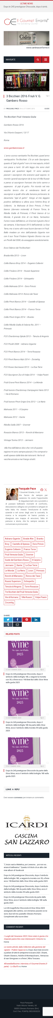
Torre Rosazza (31, 586)
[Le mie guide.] (26, 90)
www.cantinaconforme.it (37, 47)
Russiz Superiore (13, 581)
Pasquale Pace (12, 109)
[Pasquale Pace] (12, 500)
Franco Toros (30, 549)
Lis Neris (21, 570)
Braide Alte (28, 538)
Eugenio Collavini (13, 549)
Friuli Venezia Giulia (14, 554)
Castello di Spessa (21, 544)
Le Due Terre (31, 565)
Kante (19, 565)
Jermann (9, 565)
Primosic (40, 570)
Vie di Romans (11, 597)
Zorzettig (9, 602)
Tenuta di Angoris (13, 586)
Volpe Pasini (41, 597)
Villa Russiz (26, 597)
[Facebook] (42, 489)
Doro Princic (38, 544)
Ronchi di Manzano (14, 576)
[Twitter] (45, 489)
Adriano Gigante (12, 538)
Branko (40, 538)
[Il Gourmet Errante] (26, 21)
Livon (30, 570)
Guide (46, 109)
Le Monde (9, 570)
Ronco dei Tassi (33, 576)
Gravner (29, 554)
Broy (7, 544)
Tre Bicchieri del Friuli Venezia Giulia (21, 592)
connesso (18, 797)
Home (6, 942)
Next (43, 78)
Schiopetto (29, 581)
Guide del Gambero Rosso (17, 560)
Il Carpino (36, 560)
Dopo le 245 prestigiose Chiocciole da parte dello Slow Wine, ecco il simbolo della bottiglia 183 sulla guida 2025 (27, 773)
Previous (9, 78)
